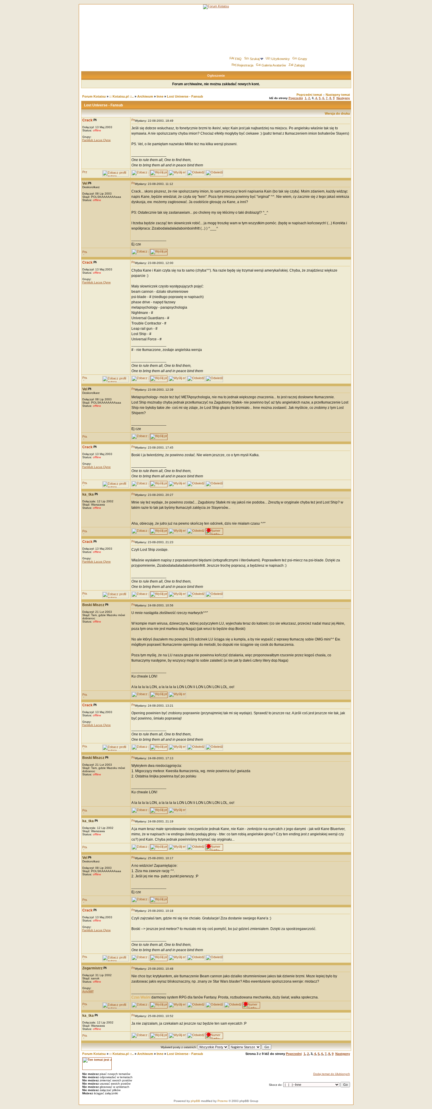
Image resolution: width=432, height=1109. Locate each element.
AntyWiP (88, 991)
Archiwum (145, 96)
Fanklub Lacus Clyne (96, 140)
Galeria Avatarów (274, 65)
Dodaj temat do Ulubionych (331, 1073)
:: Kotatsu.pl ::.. (121, 96)
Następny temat (338, 94)
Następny (343, 98)
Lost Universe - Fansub (185, 96)
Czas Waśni (140, 997)
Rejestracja (245, 65)
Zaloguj (299, 65)
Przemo (222, 1101)
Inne (160, 96)
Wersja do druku (337, 113)
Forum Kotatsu (94, 96)
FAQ (238, 59)
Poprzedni (296, 98)
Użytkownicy (280, 59)
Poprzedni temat (309, 94)
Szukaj (254, 59)
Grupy (302, 59)
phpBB (195, 1101)
